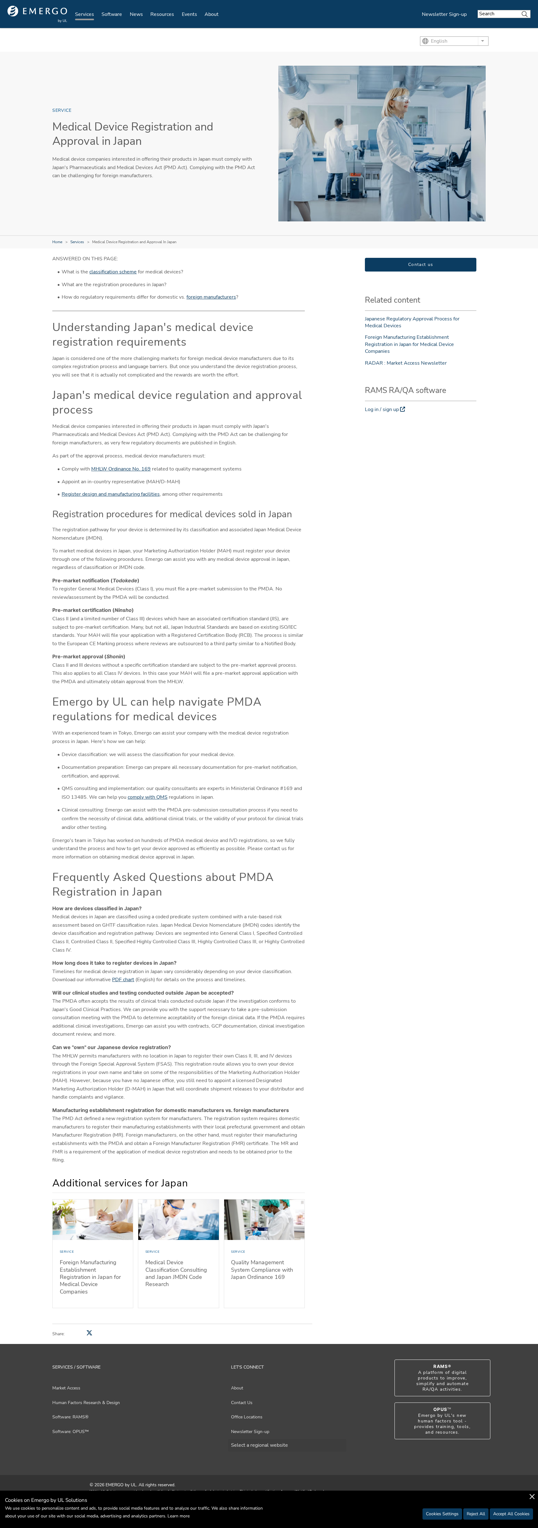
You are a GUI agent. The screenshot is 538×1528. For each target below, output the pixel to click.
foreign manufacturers (211, 297)
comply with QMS (148, 797)
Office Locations (246, 1417)
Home (57, 241)
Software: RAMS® (70, 1417)
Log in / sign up (382, 409)
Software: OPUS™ (70, 1432)
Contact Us (241, 1403)
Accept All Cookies (511, 1514)
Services (84, 14)
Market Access (66, 1388)
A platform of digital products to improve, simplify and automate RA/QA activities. (442, 1378)
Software (111, 14)
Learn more (179, 1516)
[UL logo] (37, 14)
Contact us (420, 264)
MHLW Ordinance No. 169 (121, 469)
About (212, 14)
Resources (162, 14)
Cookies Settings (442, 1514)
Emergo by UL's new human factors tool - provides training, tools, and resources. (442, 1421)
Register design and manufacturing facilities (111, 494)
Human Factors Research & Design (86, 1403)
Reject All (476, 1514)
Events (189, 14)
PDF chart (123, 979)
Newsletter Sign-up (444, 14)
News (136, 14)
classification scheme (113, 271)
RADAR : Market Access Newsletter (406, 363)
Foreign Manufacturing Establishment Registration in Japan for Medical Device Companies (409, 344)
